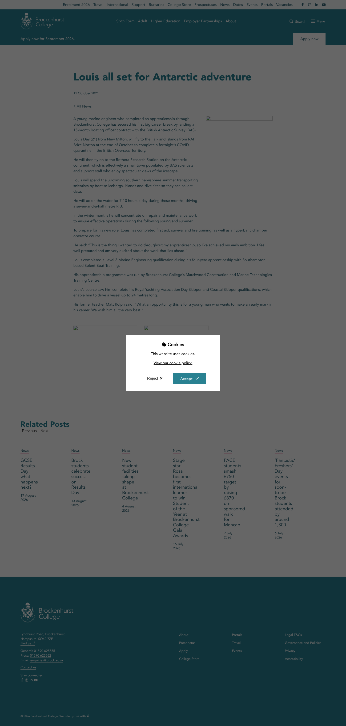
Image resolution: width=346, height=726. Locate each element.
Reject (152, 378)
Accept (186, 378)
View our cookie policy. (173, 363)
